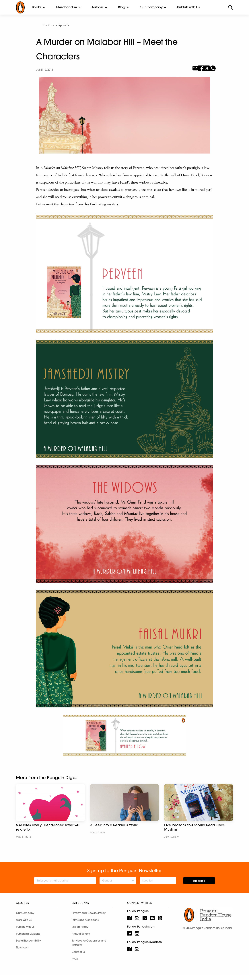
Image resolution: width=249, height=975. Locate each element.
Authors (98, 7)
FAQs (75, 958)
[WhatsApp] (213, 68)
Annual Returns (81, 933)
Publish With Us (25, 926)
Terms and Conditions (85, 920)
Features (48, 25)
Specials (64, 25)
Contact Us (78, 952)
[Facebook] (201, 68)
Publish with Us (188, 7)
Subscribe (199, 880)
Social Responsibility (28, 940)
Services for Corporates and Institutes (89, 943)
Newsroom (22, 947)
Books (36, 7)
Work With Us (24, 920)
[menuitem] (37, 7)
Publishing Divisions (28, 933)
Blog (121, 7)
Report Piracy (80, 926)
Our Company (151, 7)
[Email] (195, 68)
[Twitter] (207, 68)
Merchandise (66, 7)
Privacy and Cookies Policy (89, 913)
